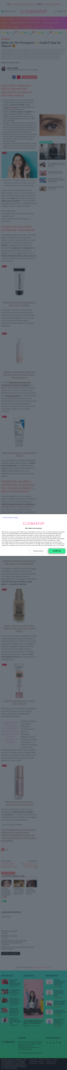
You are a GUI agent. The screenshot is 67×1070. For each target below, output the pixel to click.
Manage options (38, 551)
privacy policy (56, 545)
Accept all (57, 551)
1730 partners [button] (12, 532)
